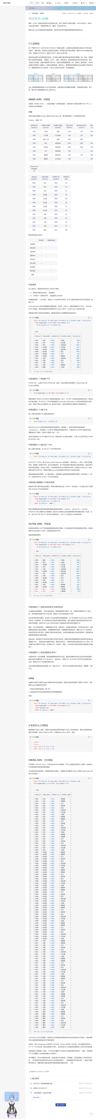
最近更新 (35, 1079)
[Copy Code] (89, 317)
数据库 (42, 13)
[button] (91, 1113)
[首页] (29, 13)
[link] (29, 13)
